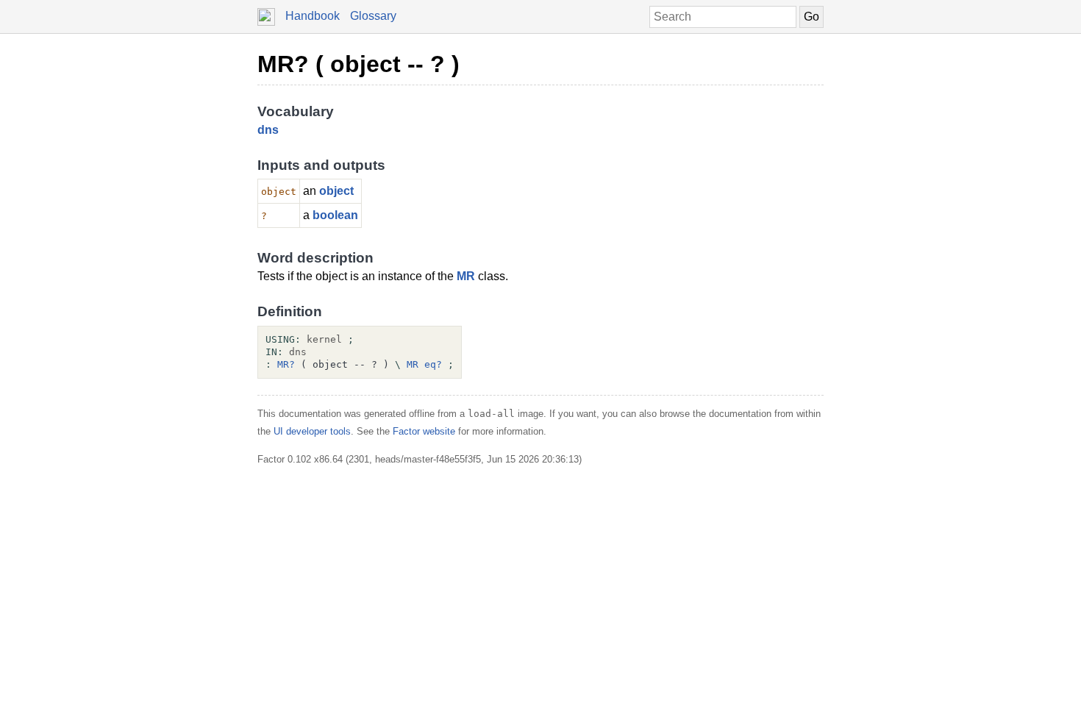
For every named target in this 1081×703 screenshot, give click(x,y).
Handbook (312, 16)
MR (466, 276)
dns (268, 130)
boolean (335, 215)
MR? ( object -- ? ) (358, 64)
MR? (286, 364)
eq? (433, 364)
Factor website (424, 431)
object (336, 191)
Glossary (373, 16)
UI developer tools (312, 431)
